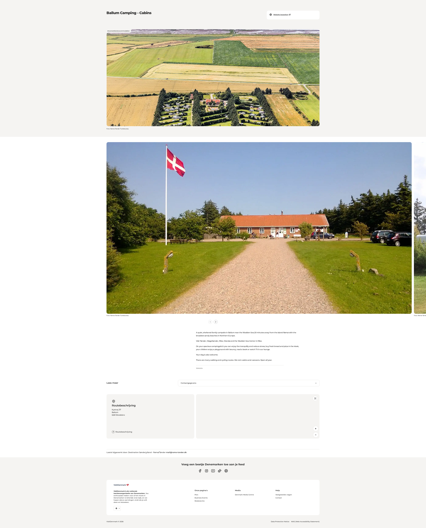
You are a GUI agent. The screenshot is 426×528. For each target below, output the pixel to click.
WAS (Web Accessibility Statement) (305, 522)
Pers (196, 495)
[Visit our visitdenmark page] (213, 471)
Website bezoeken (280, 15)
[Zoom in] (315, 428)
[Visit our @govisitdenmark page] (220, 471)
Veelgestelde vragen (283, 495)
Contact (278, 498)
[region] (258, 416)
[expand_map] (315, 398)
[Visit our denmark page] (200, 471)
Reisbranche (200, 501)
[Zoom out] (315, 434)
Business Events (201, 498)
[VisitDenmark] (121, 485)
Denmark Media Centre (244, 495)
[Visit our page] (206, 471)
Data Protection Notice (280, 522)
